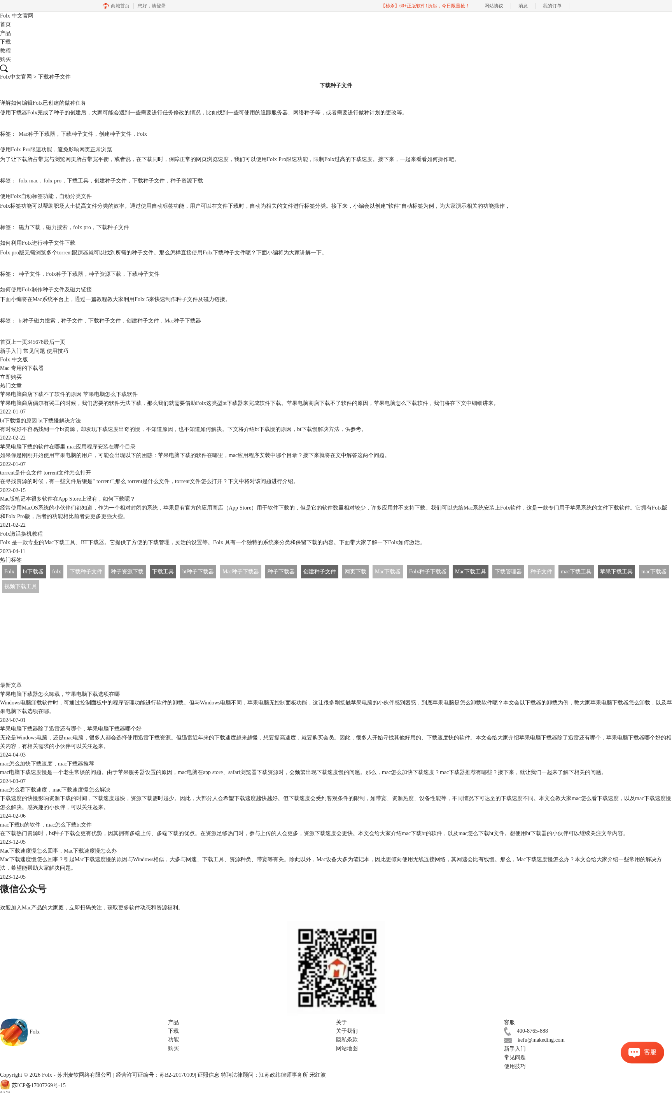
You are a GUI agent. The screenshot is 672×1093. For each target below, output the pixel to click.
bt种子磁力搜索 (37, 321)
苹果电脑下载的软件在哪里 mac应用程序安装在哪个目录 (68, 447)
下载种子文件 (77, 134)
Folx (16, 16)
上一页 (19, 342)
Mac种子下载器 (37, 134)
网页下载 (355, 572)
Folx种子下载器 (64, 274)
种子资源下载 (186, 181)
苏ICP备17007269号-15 (39, 1086)
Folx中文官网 (16, 77)
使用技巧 (57, 351)
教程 (5, 51)
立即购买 (11, 377)
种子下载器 (281, 572)
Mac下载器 (388, 572)
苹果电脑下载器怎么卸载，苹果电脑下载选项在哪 (60, 694)
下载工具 (78, 181)
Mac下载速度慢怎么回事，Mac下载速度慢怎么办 (58, 851)
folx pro (52, 181)
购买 (5, 59)
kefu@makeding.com (541, 1040)
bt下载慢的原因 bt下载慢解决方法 (40, 421)
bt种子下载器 (198, 572)
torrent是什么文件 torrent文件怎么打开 (45, 473)
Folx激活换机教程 (21, 534)
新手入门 (11, 351)
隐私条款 (347, 1039)
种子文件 (29, 274)
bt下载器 (33, 572)
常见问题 (34, 351)
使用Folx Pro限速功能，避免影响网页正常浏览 (56, 149)
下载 (5, 42)
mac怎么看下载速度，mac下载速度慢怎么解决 (55, 790)
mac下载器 (654, 572)
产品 (5, 33)
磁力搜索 (57, 227)
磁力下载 (29, 227)
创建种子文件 (115, 134)
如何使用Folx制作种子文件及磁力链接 (46, 290)
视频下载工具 (20, 586)
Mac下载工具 (470, 572)
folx (56, 572)
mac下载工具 (576, 572)
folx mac (28, 181)
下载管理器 (508, 572)
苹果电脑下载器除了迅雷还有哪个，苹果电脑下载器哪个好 (71, 729)
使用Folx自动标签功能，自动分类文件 (46, 196)
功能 (173, 1039)
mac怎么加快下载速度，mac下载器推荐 (47, 764)
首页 (5, 24)
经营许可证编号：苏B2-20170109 (155, 1075)
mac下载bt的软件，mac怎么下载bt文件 (46, 825)
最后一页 (54, 342)
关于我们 (347, 1031)
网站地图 (347, 1048)
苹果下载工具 (616, 572)
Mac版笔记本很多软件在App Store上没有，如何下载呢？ (67, 499)
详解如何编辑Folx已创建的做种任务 (43, 103)
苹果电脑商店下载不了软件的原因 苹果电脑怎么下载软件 (69, 394)
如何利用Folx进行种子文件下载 (37, 243)
